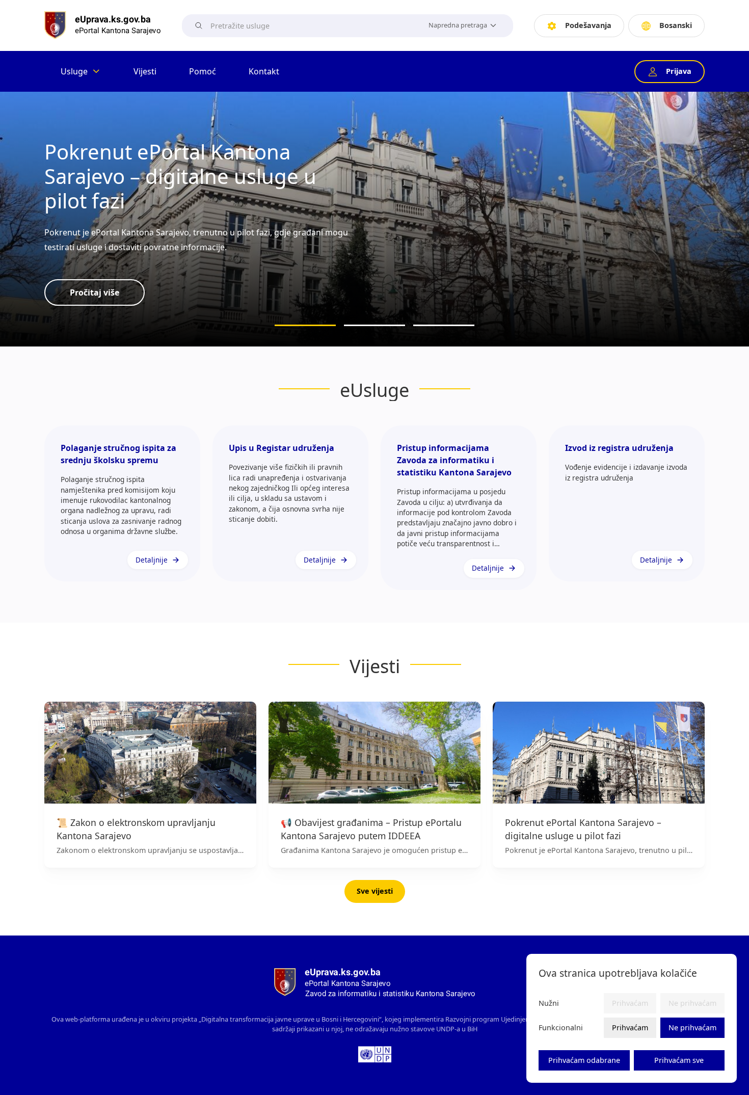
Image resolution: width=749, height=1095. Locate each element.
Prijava (678, 71)
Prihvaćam (630, 1027)
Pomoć (202, 71)
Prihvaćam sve (679, 1060)
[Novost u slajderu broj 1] (305, 325)
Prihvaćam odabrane (584, 1060)
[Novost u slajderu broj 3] (443, 325)
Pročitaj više (94, 292)
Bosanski (675, 25)
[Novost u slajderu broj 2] (374, 325)
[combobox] (313, 26)
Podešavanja (588, 25)
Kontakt (264, 71)
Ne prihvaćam (692, 1027)
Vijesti (144, 71)
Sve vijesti (375, 891)
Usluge (74, 71)
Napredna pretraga (458, 25)
